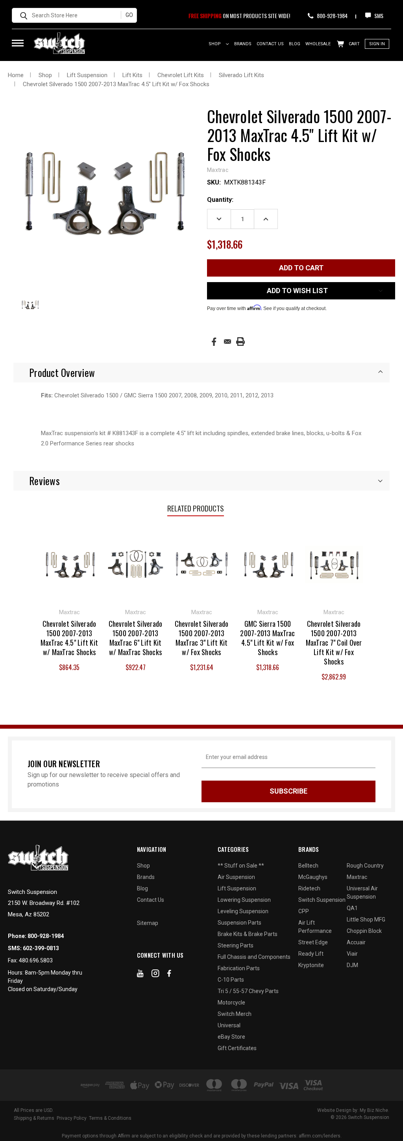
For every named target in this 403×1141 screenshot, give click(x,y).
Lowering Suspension (244, 900)
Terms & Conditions (110, 1118)
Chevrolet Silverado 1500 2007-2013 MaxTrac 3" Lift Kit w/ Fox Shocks (202, 638)
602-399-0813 (41, 948)
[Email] (227, 341)
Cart (354, 43)
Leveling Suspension (243, 911)
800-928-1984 (332, 15)
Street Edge (313, 942)
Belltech (308, 865)
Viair (352, 954)
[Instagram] (155, 975)
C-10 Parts (231, 980)
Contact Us (270, 43)
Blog (294, 43)
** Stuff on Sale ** (241, 865)
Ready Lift (311, 954)
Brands (242, 43)
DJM (352, 965)
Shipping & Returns (34, 1118)
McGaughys (312, 877)
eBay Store (231, 1037)
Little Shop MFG (366, 919)
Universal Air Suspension (362, 892)
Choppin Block (364, 931)
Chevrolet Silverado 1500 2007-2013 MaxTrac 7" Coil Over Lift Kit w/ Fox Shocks (334, 643)
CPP (303, 911)
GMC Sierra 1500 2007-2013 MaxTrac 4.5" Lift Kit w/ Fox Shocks (267, 638)
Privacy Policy (72, 1118)
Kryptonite (311, 965)
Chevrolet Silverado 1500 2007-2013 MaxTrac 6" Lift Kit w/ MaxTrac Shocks (136, 638)
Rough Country (365, 865)
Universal (229, 1025)
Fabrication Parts (239, 968)
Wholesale (318, 43)
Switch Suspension (322, 900)
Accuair (356, 942)
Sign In (377, 43)
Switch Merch (234, 1014)
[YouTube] (140, 975)
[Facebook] (214, 342)
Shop (215, 43)
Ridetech (309, 888)
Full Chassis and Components (254, 957)
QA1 (352, 908)
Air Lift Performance (315, 926)
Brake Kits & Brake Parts (247, 934)
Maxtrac (357, 877)
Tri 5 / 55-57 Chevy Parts (248, 991)
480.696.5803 (36, 960)
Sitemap (147, 923)
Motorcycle (231, 1002)
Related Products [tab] (195, 507)
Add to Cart (69, 563)
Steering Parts (235, 945)
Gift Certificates (237, 1048)
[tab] (201, 372)
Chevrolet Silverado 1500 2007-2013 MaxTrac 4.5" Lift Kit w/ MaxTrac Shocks (69, 638)
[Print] (240, 341)
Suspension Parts (239, 922)
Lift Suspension (237, 888)
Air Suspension (236, 877)
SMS (378, 15)
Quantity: (220, 199)
